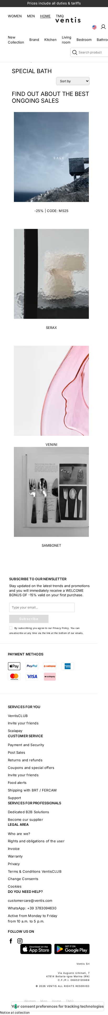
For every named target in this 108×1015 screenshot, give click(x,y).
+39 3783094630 (41, 908)
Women (15, 16)
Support (14, 798)
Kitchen (50, 39)
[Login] (103, 26)
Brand (34, 39)
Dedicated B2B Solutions (28, 812)
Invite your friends (23, 723)
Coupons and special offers (31, 768)
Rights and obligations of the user (36, 841)
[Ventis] (67, 20)
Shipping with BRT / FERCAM (32, 790)
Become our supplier (25, 819)
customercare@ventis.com (30, 900)
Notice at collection (15, 1012)
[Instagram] (20, 941)
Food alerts (17, 782)
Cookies (14, 886)
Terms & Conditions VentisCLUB (35, 871)
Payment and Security (26, 745)
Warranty (15, 856)
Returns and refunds (25, 760)
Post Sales (16, 752)
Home (45, 16)
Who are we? (19, 834)
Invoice (14, 848)
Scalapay (15, 731)
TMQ (60, 16)
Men (31, 16)
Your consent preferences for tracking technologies (57, 1006)
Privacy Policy (61, 628)
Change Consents (23, 879)
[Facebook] (11, 941)
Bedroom (84, 39)
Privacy (14, 864)
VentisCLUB (18, 716)
